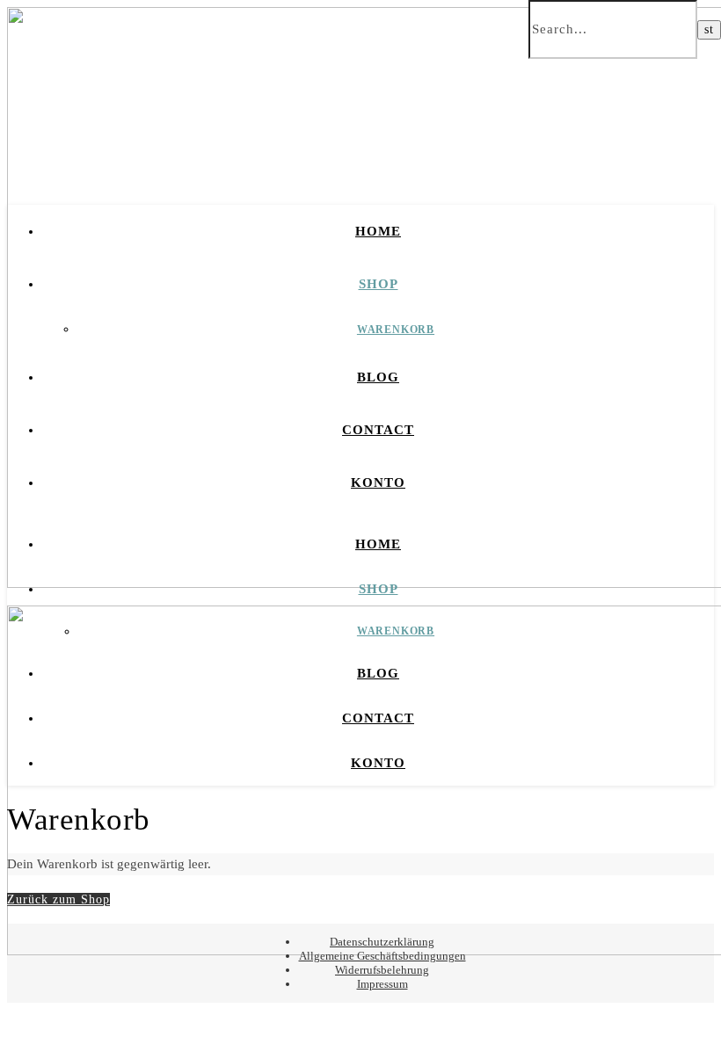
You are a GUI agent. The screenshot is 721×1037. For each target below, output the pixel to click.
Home (378, 231)
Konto (378, 482)
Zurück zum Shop (58, 899)
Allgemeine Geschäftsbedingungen (382, 955)
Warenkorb (395, 329)
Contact (378, 430)
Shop (378, 284)
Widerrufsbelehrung (382, 969)
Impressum (382, 983)
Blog (378, 377)
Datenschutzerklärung (382, 941)
